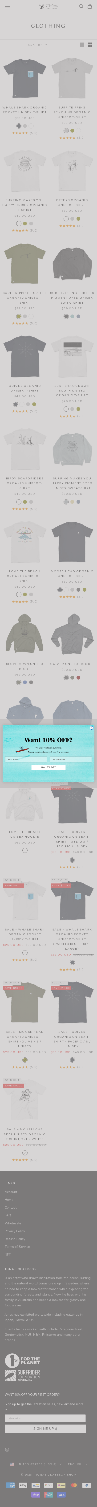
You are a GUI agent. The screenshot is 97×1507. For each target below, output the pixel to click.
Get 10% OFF (48, 767)
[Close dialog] (91, 728)
